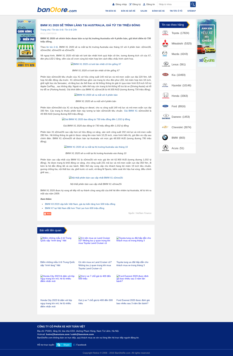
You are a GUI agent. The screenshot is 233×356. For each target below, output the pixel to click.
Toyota (176, 33)
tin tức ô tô (52, 47)
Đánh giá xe (158, 11)
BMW (175, 137)
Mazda (176, 54)
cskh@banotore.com (82, 334)
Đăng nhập (121, 4)
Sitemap (191, 11)
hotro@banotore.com (57, 334)
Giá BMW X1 (131, 110)
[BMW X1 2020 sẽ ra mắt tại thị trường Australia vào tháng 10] (96, 147)
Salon (143, 11)
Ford (175, 106)
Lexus (175, 64)
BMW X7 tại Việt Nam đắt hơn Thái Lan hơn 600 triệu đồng (74, 208)
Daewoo (177, 116)
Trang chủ (45, 29)
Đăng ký (137, 4)
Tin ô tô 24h (71, 29)
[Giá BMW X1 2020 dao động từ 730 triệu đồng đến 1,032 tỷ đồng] (96, 119)
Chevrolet (177, 127)
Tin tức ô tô (176, 11)
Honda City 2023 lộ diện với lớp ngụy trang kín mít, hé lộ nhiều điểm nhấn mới (56, 303)
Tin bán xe (110, 11)
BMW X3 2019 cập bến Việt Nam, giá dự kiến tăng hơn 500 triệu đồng (80, 204)
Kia (174, 75)
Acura (175, 148)
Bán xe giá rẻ (128, 11)
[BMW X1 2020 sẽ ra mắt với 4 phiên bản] (96, 95)
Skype (66, 344)
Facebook (81, 344)
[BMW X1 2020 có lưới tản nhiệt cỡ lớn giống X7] (96, 64)
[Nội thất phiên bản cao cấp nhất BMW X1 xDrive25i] (96, 177)
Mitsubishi (178, 43)
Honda (176, 96)
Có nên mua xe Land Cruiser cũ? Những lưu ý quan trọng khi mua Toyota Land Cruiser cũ (95, 265)
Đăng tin (150, 4)
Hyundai (177, 85)
